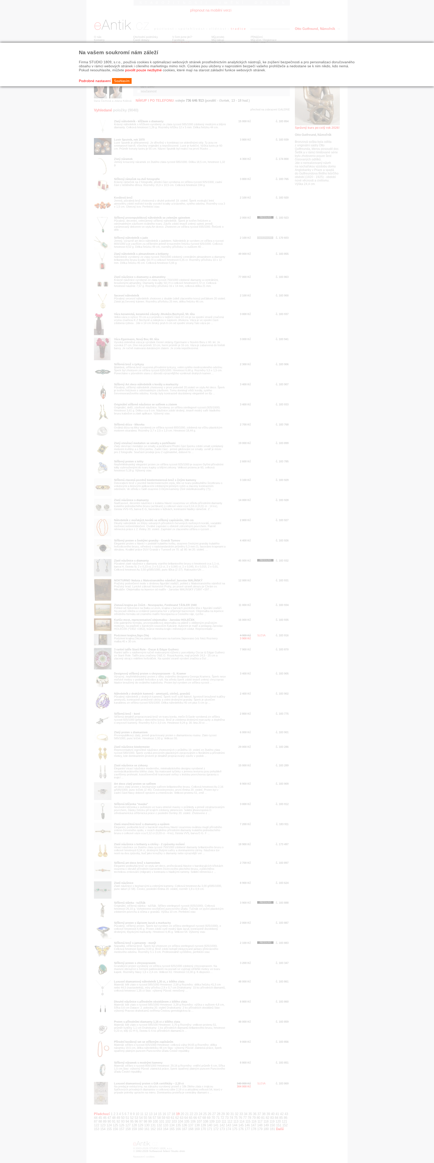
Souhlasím (122, 81)
